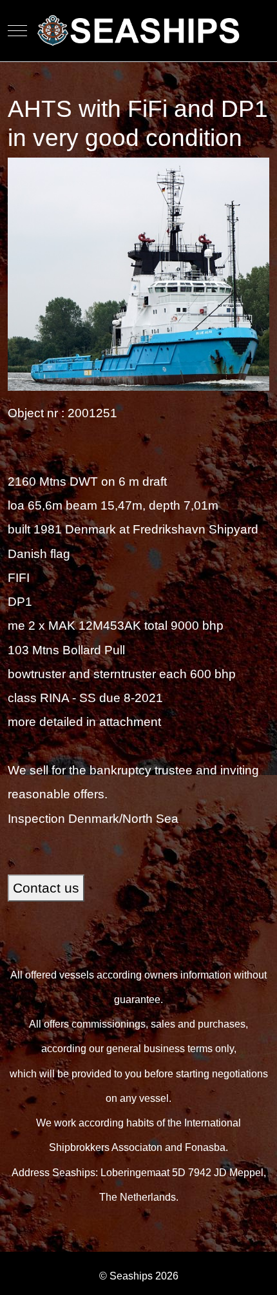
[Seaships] (139, 31)
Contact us (46, 888)
